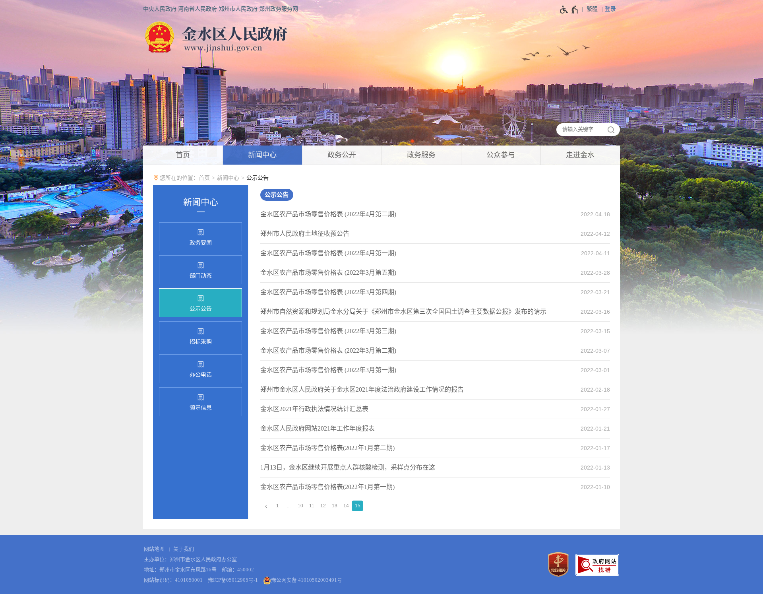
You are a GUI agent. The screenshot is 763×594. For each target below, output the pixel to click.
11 (311, 506)
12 (323, 506)
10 (300, 506)
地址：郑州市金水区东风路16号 (180, 570)
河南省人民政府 (197, 9)
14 (346, 506)
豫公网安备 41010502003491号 (306, 580)
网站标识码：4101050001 (173, 580)
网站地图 (154, 549)
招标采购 (201, 342)
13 (334, 506)
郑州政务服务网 (278, 9)
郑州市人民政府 (238, 9)
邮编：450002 (238, 570)
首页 (204, 178)
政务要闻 (201, 243)
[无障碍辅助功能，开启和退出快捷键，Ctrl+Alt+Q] (569, 9)
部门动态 (201, 276)
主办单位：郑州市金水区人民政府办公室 (190, 559)
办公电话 (201, 375)
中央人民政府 (159, 9)
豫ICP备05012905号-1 (233, 580)
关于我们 (183, 549)
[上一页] (266, 506)
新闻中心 (228, 178)
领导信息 (201, 408)
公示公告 (257, 178)
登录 (610, 9)
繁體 (592, 9)
